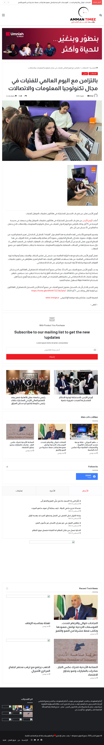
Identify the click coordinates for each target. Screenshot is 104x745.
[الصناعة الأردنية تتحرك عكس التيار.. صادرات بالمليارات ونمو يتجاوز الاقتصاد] (20, 432)
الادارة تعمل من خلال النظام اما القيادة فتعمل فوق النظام (56, 530)
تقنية (4, 740)
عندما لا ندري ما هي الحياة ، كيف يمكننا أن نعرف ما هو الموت (56, 508)
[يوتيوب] (34, 740)
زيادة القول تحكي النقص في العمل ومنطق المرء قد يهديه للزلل (54, 515)
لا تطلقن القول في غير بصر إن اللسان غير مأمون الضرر (58, 523)
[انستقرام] (31, 740)
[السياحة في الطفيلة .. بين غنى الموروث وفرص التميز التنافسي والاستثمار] (17, 720)
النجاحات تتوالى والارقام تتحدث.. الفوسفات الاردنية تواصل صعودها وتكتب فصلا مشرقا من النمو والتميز (77, 627)
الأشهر (85, 491)
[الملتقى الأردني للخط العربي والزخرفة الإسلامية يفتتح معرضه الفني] (7, 714)
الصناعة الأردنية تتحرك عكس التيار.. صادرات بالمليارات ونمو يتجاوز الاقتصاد (22, 444)
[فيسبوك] (41, 740)
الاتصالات (84, 68)
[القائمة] (3, 16)
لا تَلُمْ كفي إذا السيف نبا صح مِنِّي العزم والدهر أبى (60, 501)
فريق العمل (12, 740)
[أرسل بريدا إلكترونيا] (88, 96)
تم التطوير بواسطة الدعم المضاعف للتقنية (39, 736)
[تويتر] (38, 740)
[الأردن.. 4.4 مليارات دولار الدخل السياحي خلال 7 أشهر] (7, 720)
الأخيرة (52, 491)
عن (19, 740)
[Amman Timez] (83, 15)
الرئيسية (93, 68)
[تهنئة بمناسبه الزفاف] (28, 607)
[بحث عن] (100, 16)
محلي (85, 74)
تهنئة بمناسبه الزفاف (37, 623)
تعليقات (19, 491)
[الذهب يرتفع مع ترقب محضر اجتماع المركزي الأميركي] (28, 651)
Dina (91, 96)
